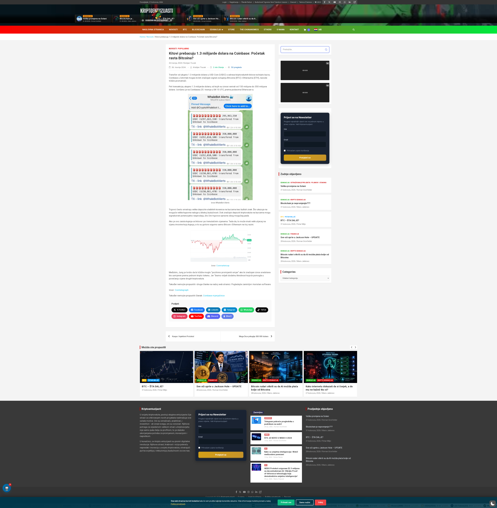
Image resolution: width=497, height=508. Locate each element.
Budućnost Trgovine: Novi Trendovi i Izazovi (271, 2)
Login (224, 2)
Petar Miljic (301, 224)
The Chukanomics (249, 29)
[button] (492, 503)
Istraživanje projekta (300, 183)
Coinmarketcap (222, 265)
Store (231, 29)
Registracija (234, 2)
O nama (281, 29)
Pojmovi (315, 183)
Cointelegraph (181, 290)
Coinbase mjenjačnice (214, 295)
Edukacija (215, 29)
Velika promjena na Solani (293, 186)
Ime (285, 129)
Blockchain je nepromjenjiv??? (295, 203)
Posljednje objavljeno (320, 408)
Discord (293, 2)
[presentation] (351, 347)
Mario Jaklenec (303, 207)
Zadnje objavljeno (290, 174)
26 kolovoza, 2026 (313, 393)
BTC (185, 29)
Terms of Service (305, 2)
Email (286, 140)
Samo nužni (304, 502)
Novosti (173, 29)
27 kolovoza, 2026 (258, 393)
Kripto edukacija (298, 200)
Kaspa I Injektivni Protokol (183, 336)
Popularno (183, 49)
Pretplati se (305, 157)
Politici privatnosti (178, 504)
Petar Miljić (290, 217)
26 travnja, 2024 (175, 63)
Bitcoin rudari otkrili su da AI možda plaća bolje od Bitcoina (305, 256)
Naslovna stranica (153, 29)
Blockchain (198, 29)
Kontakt (294, 29)
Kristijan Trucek (190, 63)
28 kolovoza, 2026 (288, 241)
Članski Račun (246, 2)
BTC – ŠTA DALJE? (290, 220)
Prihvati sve (286, 502)
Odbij (320, 502)
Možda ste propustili (154, 347)
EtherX (268, 29)
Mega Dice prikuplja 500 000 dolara (253, 336)
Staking (322, 183)
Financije (294, 234)
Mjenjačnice (323, 380)
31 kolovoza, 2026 (288, 190)
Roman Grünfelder (304, 190)
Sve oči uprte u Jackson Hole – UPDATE (300, 237)
